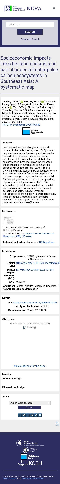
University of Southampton (33, 478)
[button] (57, 424)
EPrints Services (9, 478)
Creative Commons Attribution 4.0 (39, 233)
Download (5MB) (12, 236)
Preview (27, 236)
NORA (34, 8)
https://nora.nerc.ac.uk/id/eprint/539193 (35, 302)
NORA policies (46, 242)
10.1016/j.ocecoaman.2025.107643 (21, 124)
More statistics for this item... (30, 366)
